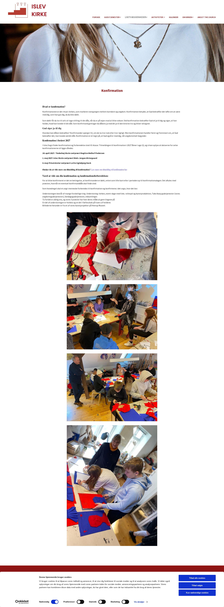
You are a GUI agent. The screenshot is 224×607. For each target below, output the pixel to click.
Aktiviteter (157, 17)
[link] (112, 17)
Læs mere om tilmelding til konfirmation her (109, 169)
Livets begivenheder (135, 17)
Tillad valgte (197, 585)
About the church (207, 17)
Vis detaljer (139, 602)
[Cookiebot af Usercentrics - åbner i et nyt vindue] (22, 602)
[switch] (80, 602)
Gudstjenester (111, 17)
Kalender (173, 17)
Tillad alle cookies (197, 578)
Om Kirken (187, 17)
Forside (96, 17)
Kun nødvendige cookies (197, 593)
